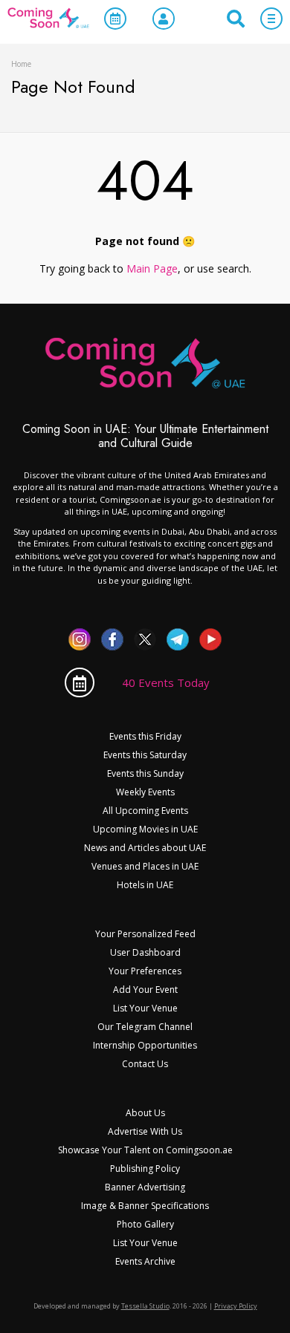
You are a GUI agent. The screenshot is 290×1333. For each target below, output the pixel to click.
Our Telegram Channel (145, 1026)
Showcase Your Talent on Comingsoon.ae (145, 1150)
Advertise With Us (145, 1131)
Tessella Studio (145, 1306)
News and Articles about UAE (145, 847)
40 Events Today (166, 682)
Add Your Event (145, 989)
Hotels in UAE (145, 885)
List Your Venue (145, 1008)
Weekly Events (145, 792)
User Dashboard (145, 952)
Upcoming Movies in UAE (145, 829)
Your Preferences (145, 971)
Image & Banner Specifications (145, 1205)
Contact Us (145, 1063)
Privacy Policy (235, 1306)
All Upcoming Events (145, 810)
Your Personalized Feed (145, 934)
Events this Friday (145, 736)
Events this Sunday (145, 773)
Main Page (152, 268)
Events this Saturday (145, 755)
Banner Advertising (145, 1187)
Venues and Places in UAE (145, 866)
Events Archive (145, 1261)
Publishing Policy (145, 1168)
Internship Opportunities (145, 1045)
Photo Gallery (145, 1224)
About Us (145, 1113)
